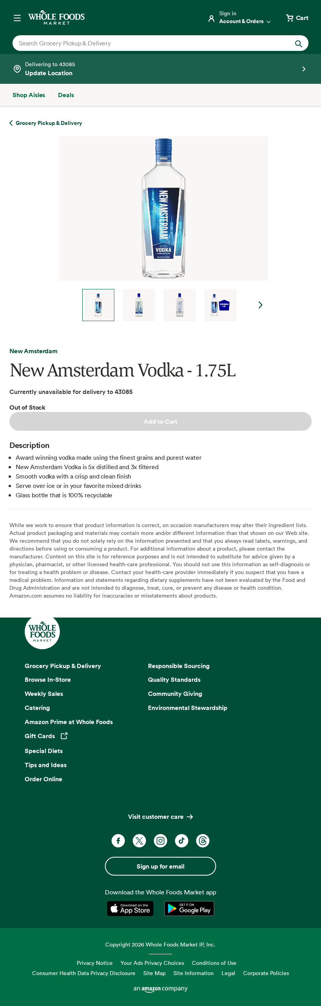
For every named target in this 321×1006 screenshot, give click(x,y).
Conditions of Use (214, 962)
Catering (37, 707)
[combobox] (146, 43)
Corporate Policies (266, 973)
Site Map (154, 973)
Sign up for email (160, 866)
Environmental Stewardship (187, 707)
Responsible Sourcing (179, 665)
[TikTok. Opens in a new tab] (181, 840)
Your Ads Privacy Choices (152, 962)
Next (261, 305)
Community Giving (175, 693)
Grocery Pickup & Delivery (63, 665)
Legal (228, 973)
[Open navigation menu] (17, 18)
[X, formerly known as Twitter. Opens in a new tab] (139, 840)
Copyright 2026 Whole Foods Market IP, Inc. (160, 944)
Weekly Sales (44, 693)
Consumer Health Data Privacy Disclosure (83, 973)
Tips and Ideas (46, 764)
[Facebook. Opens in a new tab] (118, 840)
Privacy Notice (95, 962)
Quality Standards (174, 679)
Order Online (43, 779)
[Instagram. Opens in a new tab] (160, 840)
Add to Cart (160, 421)
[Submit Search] (298, 43)
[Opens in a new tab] (132, 908)
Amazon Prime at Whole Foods (69, 721)
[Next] (160, 228)
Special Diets (44, 750)
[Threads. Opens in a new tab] (202, 840)
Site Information (193, 973)
